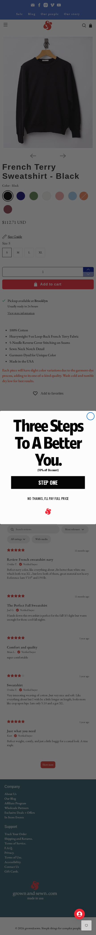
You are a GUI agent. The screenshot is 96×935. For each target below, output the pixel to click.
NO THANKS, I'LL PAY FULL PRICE (48, 498)
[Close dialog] (90, 416)
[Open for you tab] (79, 914)
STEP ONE (48, 482)
